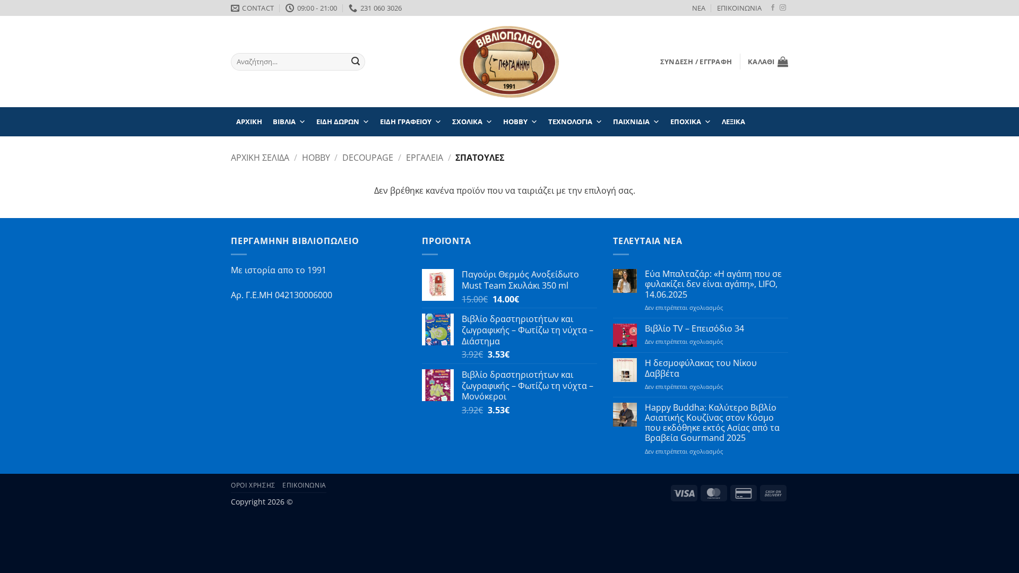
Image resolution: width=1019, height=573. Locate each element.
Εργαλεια (424, 157)
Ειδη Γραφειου (405, 121)
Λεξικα (733, 121)
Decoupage (367, 157)
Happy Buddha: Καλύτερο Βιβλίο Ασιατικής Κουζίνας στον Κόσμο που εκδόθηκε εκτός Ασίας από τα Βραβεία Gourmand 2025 (712, 423)
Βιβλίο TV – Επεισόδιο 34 (694, 329)
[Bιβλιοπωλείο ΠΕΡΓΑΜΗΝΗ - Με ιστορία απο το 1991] (509, 62)
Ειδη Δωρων (337, 121)
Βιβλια (284, 121)
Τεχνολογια (570, 121)
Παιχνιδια (631, 121)
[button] (696, 61)
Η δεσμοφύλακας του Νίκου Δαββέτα (701, 368)
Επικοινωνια (304, 485)
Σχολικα (467, 121)
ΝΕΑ (698, 8)
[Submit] (356, 62)
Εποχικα (685, 121)
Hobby (515, 121)
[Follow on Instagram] (783, 8)
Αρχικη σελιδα (260, 157)
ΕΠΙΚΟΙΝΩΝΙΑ (739, 8)
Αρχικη (249, 121)
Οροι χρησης (253, 485)
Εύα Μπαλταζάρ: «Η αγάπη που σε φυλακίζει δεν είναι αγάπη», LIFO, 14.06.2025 (713, 284)
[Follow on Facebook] (773, 8)
